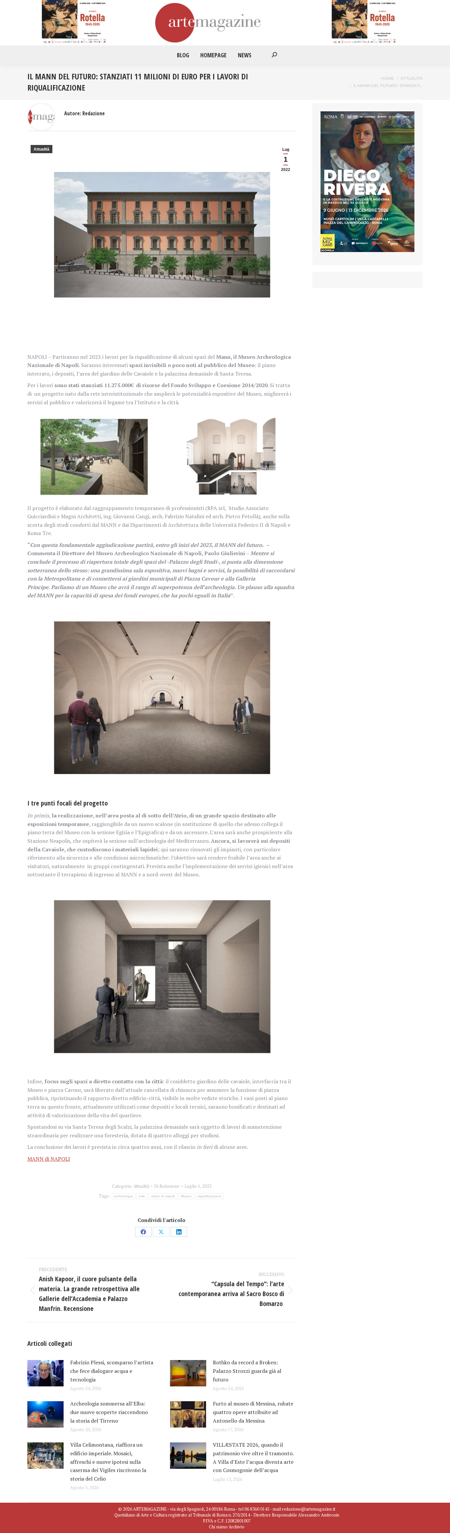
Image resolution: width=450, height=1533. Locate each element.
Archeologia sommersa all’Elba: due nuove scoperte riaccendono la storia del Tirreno (109, 1412)
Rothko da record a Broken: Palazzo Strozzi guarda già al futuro (247, 1371)
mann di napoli (163, 1196)
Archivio (236, 1527)
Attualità (41, 149)
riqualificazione (209, 1196)
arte (142, 1196)
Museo (186, 1196)
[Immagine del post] (45, 1373)
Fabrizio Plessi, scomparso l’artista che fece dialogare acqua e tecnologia (111, 1371)
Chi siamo (218, 1527)
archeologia (123, 1196)
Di (167, 1186)
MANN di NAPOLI (48, 1158)
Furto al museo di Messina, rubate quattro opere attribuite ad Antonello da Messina (253, 1412)
